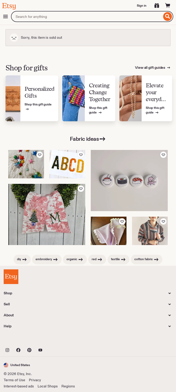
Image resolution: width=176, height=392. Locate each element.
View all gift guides (150, 67)
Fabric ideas (84, 139)
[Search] (167, 16)
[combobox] (86, 16)
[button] (16, 365)
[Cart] (167, 5)
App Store (19, 340)
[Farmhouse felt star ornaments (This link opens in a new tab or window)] (26, 164)
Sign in (141, 5)
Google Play (53, 340)
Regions (68, 386)
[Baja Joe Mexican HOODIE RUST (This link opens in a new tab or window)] (150, 231)
